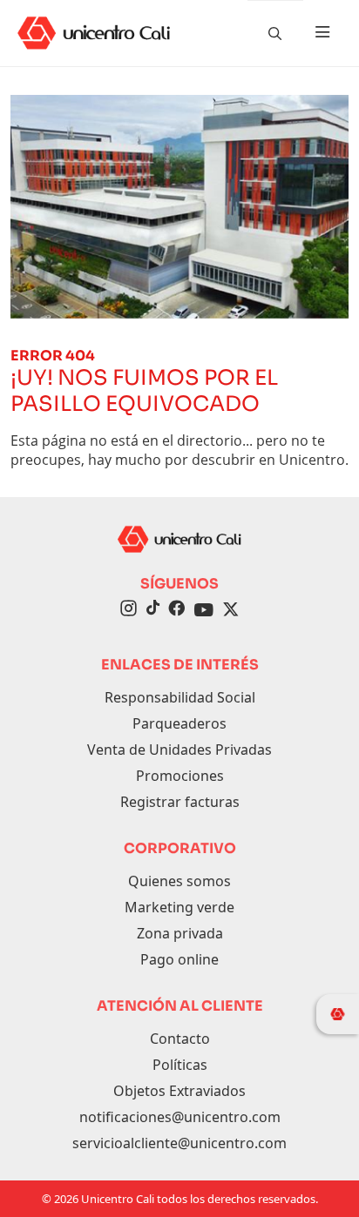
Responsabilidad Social (180, 697)
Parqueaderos (179, 723)
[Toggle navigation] (322, 33)
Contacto (180, 1038)
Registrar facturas (180, 801)
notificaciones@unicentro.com (180, 1116)
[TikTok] (152, 610)
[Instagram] (128, 610)
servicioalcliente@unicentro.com (179, 1143)
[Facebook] (176, 610)
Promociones (180, 775)
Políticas (179, 1064)
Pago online (179, 959)
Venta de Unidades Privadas (179, 749)
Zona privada (180, 933)
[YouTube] (203, 610)
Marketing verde (179, 907)
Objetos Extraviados (179, 1090)
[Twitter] (231, 610)
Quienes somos (179, 881)
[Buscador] (275, 33)
